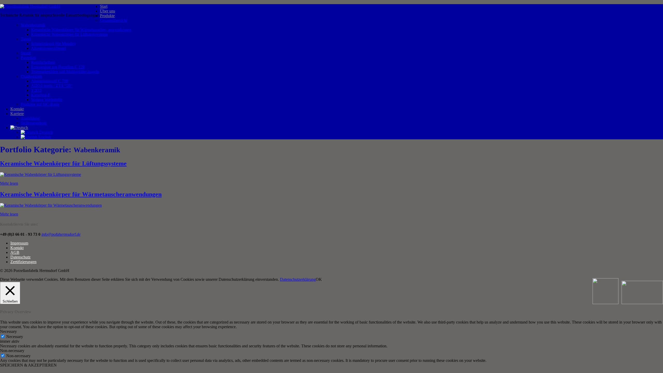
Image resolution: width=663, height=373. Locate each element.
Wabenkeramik (33, 25)
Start (103, 6)
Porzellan (28, 57)
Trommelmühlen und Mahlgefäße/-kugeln (65, 71)
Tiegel (26, 39)
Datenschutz (20, 257)
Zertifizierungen (23, 262)
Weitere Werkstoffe (46, 99)
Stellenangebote (34, 123)
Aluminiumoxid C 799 (49, 81)
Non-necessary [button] (12, 350)
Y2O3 (36, 90)
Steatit (26, 53)
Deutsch (45, 132)
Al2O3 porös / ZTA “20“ (51, 85)
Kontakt (17, 109)
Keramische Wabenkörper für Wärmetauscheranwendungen (81, 194)
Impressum (19, 243)
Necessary (14, 336)
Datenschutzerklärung (298, 279)
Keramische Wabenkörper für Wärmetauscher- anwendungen (81, 29)
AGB (14, 252)
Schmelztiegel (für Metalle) (53, 43)
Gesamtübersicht (113, 20)
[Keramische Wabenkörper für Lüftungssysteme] (40, 174)
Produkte (107, 15)
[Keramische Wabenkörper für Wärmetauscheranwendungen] (51, 205)
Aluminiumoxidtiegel (48, 48)
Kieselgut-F (40, 95)
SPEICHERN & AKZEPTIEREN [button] (28, 365)
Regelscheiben (43, 62)
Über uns (107, 11)
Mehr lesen (9, 183)
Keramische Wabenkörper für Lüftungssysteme (69, 34)
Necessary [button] (8, 331)
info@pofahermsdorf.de (61, 234)
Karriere (17, 113)
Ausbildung (30, 118)
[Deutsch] (19, 127)
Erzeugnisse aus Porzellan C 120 (58, 67)
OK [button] (319, 279)
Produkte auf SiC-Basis (40, 104)
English (44, 137)
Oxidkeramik (31, 76)
